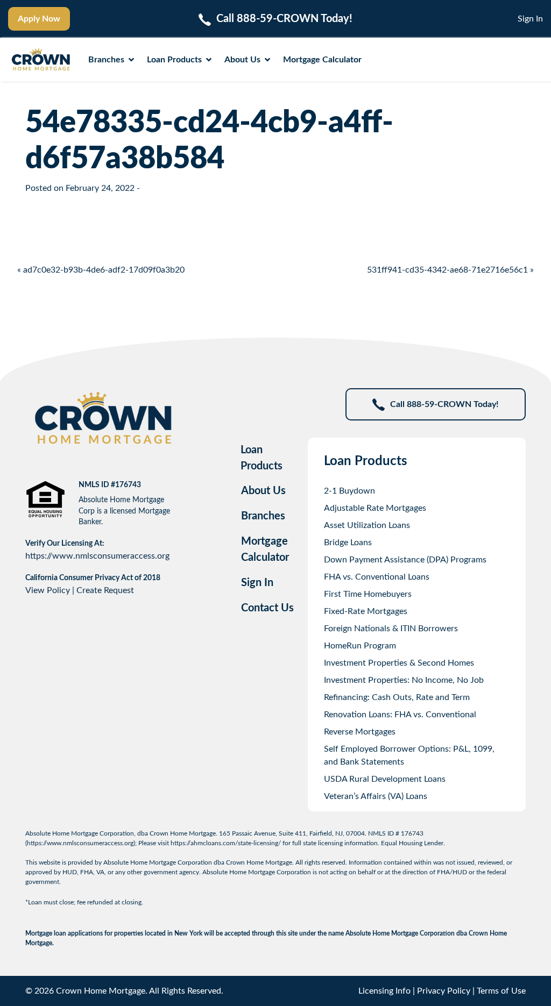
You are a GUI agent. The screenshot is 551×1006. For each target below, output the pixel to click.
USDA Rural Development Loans (385, 779)
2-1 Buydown (349, 491)
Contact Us (267, 608)
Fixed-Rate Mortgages (365, 611)
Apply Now (39, 19)
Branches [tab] (263, 516)
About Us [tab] (263, 491)
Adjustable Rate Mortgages (375, 508)
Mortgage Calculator (322, 59)
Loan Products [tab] (261, 458)
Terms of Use (501, 991)
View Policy (47, 590)
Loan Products (174, 59)
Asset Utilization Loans (367, 525)
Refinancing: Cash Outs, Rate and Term (397, 697)
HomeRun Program (360, 645)
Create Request (105, 590)
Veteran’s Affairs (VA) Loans (375, 796)
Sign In (530, 19)
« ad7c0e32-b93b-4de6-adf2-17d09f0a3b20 (101, 270)
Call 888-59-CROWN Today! (444, 404)
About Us (242, 59)
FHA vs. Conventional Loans (376, 577)
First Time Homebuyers (368, 594)
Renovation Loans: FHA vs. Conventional (400, 714)
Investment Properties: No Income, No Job (404, 680)
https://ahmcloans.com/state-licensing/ (226, 843)
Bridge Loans (348, 542)
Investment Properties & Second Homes (399, 663)
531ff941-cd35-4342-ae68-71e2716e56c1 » (450, 270)
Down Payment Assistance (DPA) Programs (405, 559)
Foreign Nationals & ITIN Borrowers (391, 628)
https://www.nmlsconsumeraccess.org (97, 556)
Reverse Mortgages (359, 731)
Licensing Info (384, 991)
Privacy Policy (443, 991)
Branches (106, 59)
